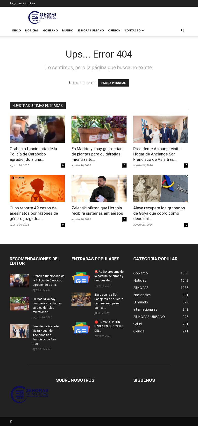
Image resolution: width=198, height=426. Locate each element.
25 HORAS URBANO (91, 30)
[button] (182, 30)
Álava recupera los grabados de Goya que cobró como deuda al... (159, 213)
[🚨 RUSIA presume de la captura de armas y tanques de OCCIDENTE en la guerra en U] (81, 276)
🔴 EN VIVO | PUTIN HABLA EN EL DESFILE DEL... (108, 326)
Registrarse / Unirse (22, 3)
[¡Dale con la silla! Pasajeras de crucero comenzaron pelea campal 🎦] (81, 299)
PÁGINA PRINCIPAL (113, 83)
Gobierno (50, 30)
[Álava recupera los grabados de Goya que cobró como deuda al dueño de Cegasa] (160, 188)
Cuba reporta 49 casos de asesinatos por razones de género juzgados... (34, 213)
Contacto (133, 30)
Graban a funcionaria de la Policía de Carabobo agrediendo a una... (33, 154)
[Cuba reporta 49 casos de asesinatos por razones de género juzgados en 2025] (37, 188)
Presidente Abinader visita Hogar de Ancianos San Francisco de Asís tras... (157, 154)
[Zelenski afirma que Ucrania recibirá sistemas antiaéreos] (99, 188)
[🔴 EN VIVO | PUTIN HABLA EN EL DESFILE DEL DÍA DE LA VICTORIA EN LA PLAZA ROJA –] (81, 326)
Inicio (16, 30)
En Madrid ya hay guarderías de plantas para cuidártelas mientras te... (96, 154)
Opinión (114, 30)
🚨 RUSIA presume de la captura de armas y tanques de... (109, 276)
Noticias (32, 30)
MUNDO (67, 30)
